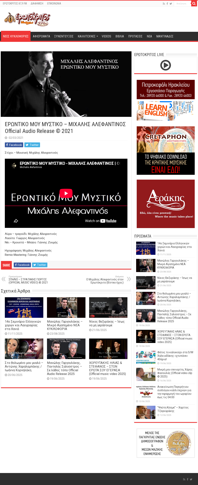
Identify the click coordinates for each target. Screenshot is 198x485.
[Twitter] (170, 3)
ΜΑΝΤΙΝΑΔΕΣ (164, 36)
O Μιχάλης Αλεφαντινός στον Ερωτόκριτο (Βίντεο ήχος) (105, 279)
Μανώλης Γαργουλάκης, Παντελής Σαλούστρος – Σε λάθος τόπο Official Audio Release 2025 (64, 368)
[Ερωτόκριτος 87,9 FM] (27, 18)
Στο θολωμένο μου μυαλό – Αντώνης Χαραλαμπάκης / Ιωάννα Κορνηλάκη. (24, 366)
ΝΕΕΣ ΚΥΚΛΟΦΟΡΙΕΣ (16, 36)
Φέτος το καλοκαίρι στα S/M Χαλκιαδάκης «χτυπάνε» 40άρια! (175, 356)
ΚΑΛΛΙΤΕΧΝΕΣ (87, 36)
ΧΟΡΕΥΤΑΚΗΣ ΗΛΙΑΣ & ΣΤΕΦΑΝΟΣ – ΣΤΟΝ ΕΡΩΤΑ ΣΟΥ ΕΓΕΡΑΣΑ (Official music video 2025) (107, 368)
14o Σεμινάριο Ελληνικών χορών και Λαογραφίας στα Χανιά (23, 325)
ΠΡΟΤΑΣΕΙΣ (135, 36)
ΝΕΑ (149, 36)
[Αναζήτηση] (194, 3)
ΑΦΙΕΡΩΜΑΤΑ (41, 36)
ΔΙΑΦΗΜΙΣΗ (37, 3)
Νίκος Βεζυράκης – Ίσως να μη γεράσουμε (107, 323)
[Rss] (163, 3)
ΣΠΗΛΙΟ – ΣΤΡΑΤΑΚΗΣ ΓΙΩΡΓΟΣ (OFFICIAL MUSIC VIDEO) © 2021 (28, 279)
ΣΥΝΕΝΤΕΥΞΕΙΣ (63, 36)
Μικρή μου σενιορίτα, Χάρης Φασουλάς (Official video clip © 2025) (175, 373)
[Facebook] (167, 3)
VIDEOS (106, 36)
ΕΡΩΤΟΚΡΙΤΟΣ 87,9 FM (15, 3)
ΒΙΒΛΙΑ (119, 36)
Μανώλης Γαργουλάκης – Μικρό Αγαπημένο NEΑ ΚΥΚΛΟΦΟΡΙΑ (65, 325)
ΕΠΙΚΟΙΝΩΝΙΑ (54, 3)
